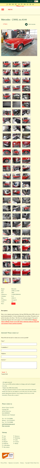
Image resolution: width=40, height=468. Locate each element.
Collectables (6, 445)
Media (16, 443)
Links (16, 439)
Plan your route (6, 426)
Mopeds (5, 441)
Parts (4, 438)
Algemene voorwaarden (13, 462)
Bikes (4, 439)
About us (17, 436)
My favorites (29, 1)
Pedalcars (5, 443)
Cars (4, 436)
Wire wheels (6, 447)
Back (5, 24)
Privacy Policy (4, 462)
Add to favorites (31, 24)
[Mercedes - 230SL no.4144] (6, 67)
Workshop (17, 438)
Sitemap (22, 462)
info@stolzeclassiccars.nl (8, 424)
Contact (17, 441)
